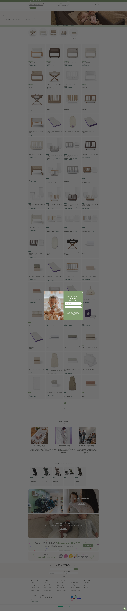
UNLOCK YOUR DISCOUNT (73, 307)
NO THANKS (73, 310)
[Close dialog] (81, 292)
